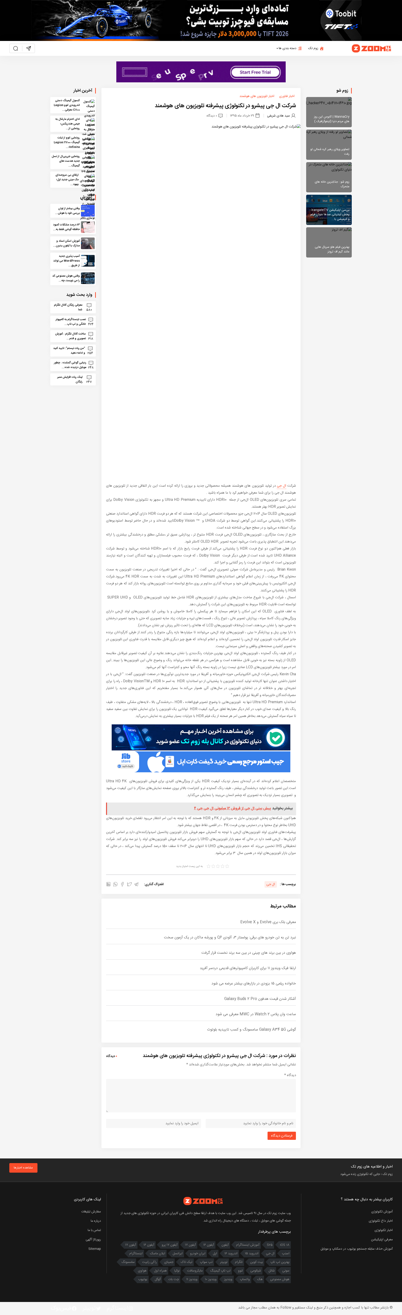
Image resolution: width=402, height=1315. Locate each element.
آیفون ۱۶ (208, 1245)
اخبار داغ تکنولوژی (381, 1221)
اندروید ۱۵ (251, 1253)
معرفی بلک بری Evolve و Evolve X (268, 922)
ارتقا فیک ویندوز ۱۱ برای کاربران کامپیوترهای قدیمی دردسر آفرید (248, 968)
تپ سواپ (206, 1262)
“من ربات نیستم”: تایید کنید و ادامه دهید (69, 350)
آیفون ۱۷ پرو (170, 1245)
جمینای (168, 1262)
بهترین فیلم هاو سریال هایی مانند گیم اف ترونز (332, 249)
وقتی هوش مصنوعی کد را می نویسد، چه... (66, 278)
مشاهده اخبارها (23, 1167)
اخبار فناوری (287, 96)
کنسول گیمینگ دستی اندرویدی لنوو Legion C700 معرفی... (67, 105)
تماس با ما (94, 1230)
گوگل (158, 1279)
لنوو (240, 1271)
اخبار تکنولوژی (384, 1230)
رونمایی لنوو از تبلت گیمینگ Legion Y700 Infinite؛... (67, 142)
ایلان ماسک (157, 1253)
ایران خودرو (197, 1253)
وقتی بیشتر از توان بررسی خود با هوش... (67, 210)
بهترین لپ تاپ (279, 1262)
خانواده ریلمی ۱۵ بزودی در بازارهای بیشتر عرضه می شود (253, 983)
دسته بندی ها (287, 48)
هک (260, 1279)
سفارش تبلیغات (91, 1212)
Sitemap (94, 1249)
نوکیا (177, 1271)
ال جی (281, 486)
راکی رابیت (149, 1262)
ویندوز (228, 1279)
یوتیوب (142, 1279)
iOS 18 (284, 1245)
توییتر (224, 1262)
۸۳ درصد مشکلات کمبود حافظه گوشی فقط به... (66, 227)
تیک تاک (186, 1262)
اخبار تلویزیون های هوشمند (256, 96)
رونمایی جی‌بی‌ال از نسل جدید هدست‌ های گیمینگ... (66, 161)
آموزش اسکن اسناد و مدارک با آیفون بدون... (66, 243)
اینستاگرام (136, 1253)
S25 (270, 1245)
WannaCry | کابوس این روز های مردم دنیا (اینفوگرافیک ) (331, 119)
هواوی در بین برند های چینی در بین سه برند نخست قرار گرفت (248, 953)
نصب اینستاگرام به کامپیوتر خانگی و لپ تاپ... (71, 321)
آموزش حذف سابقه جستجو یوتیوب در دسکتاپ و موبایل (357, 1249)
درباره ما (96, 1221)
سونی (285, 1271)
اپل (215, 1253)
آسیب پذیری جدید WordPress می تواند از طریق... (66, 261)
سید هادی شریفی (278, 116)
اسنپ (285, 1253)
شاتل (271, 1271)
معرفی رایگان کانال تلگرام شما (68, 307)
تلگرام (239, 1262)
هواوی (142, 1271)
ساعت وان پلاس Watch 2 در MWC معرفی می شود (256, 1014)
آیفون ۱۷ (190, 1245)
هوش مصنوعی (279, 1279)
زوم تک (313, 48)
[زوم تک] (372, 48)
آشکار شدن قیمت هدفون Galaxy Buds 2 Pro (260, 999)
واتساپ (245, 1279)
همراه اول (160, 1271)
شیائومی (255, 1271)
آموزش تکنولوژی (382, 1212)
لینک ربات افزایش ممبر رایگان (70, 379)
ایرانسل (178, 1253)
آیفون (225, 1245)
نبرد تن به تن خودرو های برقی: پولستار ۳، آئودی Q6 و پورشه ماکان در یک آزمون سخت (230, 937)
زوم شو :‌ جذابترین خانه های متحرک (332, 184)
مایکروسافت (195, 1271)
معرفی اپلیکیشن (382, 1239)
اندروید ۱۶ (231, 1253)
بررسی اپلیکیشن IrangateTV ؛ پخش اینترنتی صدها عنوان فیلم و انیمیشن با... (329, 214)
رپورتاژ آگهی (93, 1239)
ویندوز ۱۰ (211, 1279)
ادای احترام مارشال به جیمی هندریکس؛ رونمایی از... (67, 124)
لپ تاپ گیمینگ (220, 1271)
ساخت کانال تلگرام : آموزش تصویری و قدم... (70, 336)
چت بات (173, 1279)
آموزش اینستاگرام (247, 1245)
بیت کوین (256, 1262)
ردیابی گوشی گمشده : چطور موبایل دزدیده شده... (70, 365)
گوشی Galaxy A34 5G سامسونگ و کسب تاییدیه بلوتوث (251, 1030)
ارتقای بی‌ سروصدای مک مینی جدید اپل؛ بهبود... (67, 180)
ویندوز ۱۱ (192, 1279)
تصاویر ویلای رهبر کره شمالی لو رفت (329, 152)
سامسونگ (128, 1262)
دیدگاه (290, 1075)
